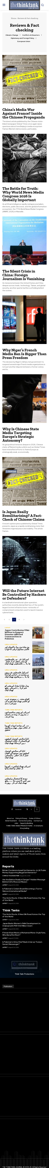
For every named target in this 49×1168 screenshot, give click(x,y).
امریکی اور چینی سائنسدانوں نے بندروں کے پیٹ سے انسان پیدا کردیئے (17, 714)
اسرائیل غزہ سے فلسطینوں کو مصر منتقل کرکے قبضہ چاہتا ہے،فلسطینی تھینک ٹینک (17, 661)
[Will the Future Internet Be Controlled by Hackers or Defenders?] (24, 560)
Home (13, 18)
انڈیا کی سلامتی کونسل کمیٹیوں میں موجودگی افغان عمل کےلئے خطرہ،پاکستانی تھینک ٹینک (17, 754)
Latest (7, 627)
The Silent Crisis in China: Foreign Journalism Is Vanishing (23, 275)
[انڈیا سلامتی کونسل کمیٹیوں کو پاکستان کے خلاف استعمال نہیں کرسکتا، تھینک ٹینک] (38, 740)
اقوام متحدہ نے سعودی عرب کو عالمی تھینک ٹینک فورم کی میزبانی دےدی (17, 701)
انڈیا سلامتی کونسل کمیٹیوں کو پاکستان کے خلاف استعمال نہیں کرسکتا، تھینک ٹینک (17, 741)
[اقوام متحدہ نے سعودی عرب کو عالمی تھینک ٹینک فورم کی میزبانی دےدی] (38, 700)
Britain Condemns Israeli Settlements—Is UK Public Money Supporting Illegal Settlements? (24, 871)
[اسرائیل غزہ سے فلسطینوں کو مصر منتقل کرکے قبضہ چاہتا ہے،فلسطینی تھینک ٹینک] (38, 660)
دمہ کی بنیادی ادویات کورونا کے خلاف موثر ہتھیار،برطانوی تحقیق (17, 727)
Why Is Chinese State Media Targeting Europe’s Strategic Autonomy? (20, 435)
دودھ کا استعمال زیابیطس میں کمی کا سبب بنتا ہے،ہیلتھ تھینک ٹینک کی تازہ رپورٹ (17, 780)
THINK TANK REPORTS (13, 710)
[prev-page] (4, 619)
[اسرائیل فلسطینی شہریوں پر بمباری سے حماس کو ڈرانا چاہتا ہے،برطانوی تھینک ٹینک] (38, 674)
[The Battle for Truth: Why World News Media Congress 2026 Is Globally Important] (24, 158)
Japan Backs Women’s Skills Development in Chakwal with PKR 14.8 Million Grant (21, 924)
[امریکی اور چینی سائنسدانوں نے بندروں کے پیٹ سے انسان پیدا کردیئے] (38, 713)
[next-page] (24, 619)
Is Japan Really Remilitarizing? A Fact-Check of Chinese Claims (23, 515)
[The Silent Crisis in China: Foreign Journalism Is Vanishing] (24, 240)
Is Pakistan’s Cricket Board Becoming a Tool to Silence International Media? (22, 889)
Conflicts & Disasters (31, 35)
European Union (23, 41)
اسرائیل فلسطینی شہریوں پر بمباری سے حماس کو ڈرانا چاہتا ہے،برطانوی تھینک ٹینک (17, 674)
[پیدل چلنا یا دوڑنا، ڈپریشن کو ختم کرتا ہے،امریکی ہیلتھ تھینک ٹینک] (38, 687)
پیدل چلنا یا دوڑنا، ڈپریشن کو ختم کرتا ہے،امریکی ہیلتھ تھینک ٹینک (17, 688)
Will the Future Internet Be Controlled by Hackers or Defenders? (24, 594)
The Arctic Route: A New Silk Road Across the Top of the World (23, 899)
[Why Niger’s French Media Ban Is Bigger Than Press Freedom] (24, 319)
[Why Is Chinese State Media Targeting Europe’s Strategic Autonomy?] (24, 398)
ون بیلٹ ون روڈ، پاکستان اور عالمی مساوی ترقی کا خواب (17, 648)
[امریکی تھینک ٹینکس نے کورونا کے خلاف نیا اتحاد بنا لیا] (38, 766)
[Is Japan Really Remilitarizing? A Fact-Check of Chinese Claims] (24, 481)
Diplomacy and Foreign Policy (22, 38)
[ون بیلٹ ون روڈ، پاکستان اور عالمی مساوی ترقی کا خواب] (38, 647)
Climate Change (11, 35)
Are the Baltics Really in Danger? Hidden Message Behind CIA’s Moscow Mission (23, 880)
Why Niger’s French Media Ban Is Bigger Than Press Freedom (24, 354)
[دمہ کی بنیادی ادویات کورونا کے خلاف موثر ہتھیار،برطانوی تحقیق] (38, 727)
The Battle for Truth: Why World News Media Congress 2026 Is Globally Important (23, 194)
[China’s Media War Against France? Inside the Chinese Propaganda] (24, 79)
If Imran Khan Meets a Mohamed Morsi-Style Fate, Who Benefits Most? (24, 933)
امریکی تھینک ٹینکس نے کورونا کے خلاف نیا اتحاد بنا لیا (17, 767)
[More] (36, 809)
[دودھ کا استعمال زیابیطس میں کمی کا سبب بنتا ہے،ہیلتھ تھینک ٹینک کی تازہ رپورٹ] (38, 780)
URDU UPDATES (11, 644)
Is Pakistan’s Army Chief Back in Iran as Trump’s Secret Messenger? (22, 943)
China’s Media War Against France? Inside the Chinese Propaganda (23, 113)
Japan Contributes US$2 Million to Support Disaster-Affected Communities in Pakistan (17, 634)
